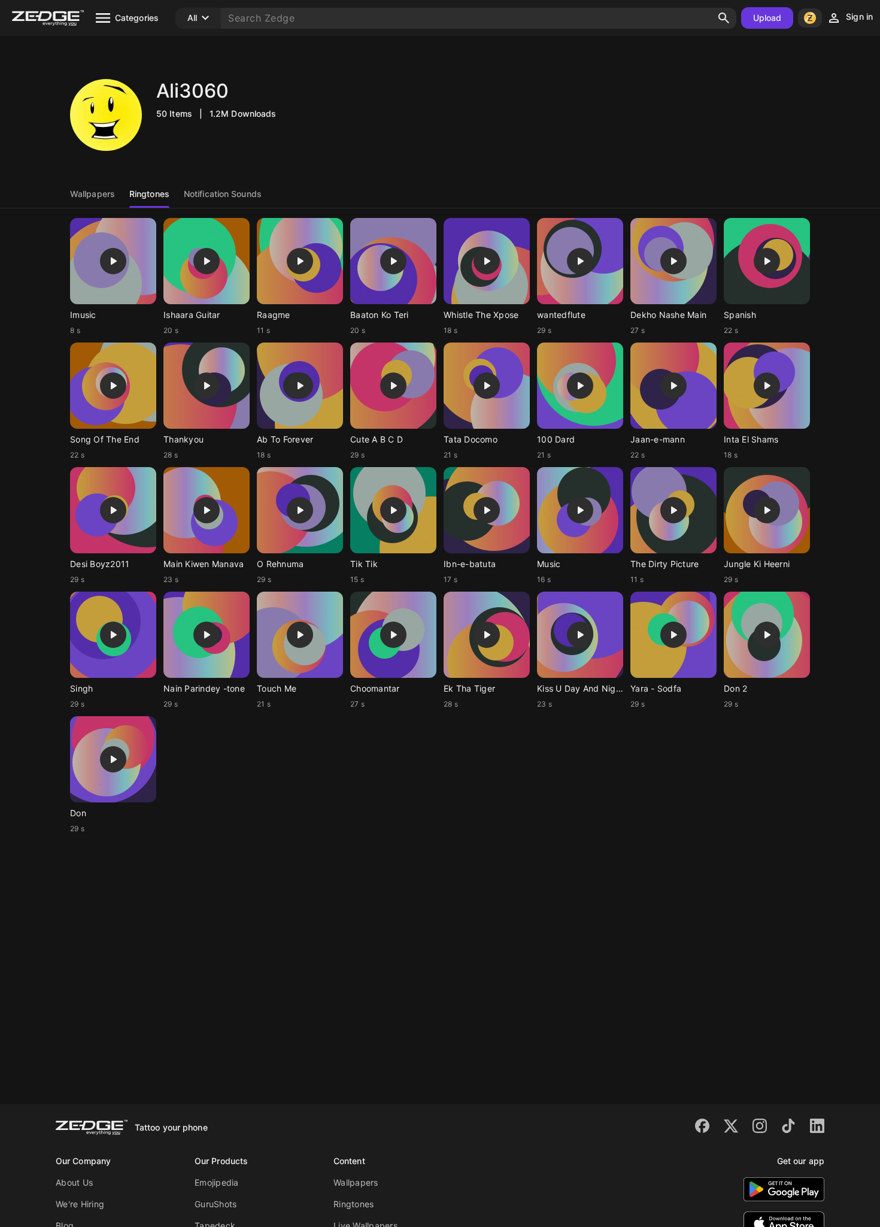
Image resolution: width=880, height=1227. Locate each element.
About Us (74, 1182)
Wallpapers (355, 1182)
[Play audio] (113, 261)
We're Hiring (80, 1204)
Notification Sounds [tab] (223, 194)
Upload (767, 18)
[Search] (723, 18)
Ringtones (353, 1204)
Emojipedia (217, 1182)
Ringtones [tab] (149, 194)
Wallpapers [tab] (92, 194)
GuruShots (215, 1204)
